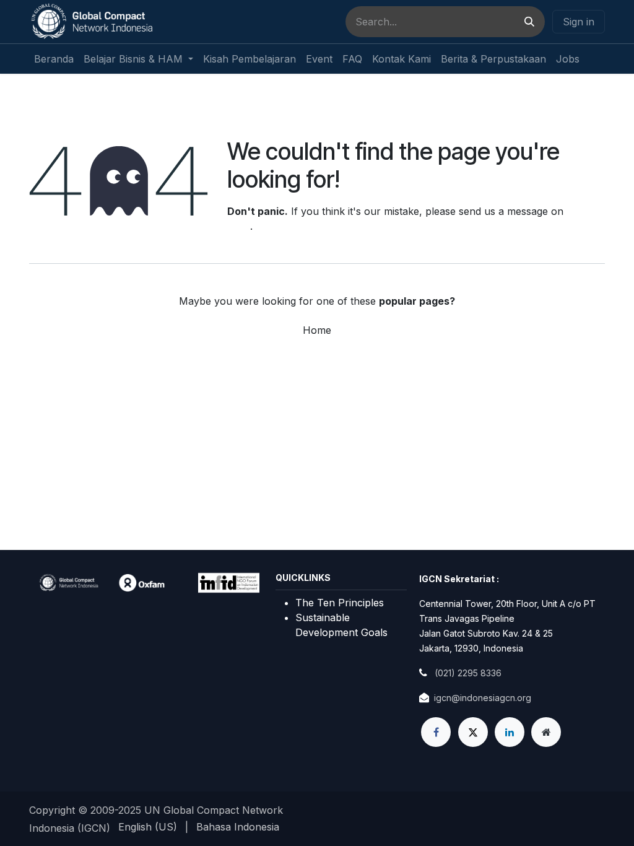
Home (317, 330)
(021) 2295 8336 (468, 673)
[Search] (529, 21)
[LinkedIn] (509, 732)
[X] (473, 732)
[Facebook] (436, 732)
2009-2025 (117, 810)
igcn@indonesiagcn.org (482, 697)
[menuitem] (54, 58)
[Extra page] (546, 732)
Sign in (578, 21)
